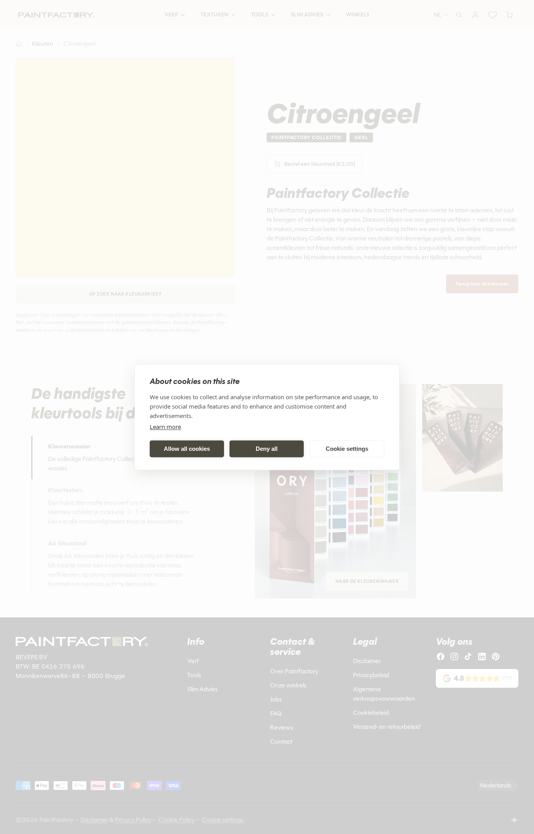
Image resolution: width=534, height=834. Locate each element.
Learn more (165, 426)
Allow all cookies (187, 448)
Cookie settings (347, 448)
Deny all (267, 448)
